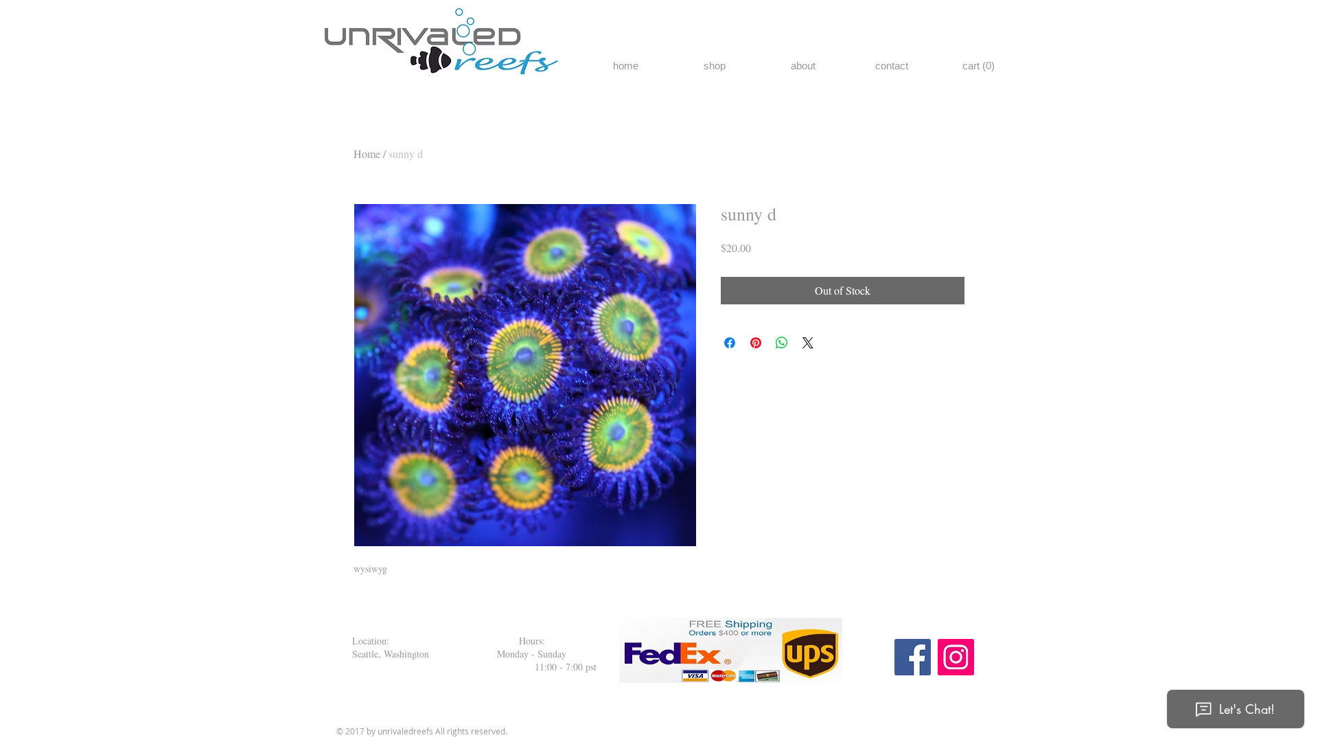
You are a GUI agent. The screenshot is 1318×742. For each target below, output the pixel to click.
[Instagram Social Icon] (956, 657)
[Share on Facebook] (729, 343)
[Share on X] (808, 343)
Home (367, 153)
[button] (979, 66)
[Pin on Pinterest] (756, 343)
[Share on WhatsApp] (782, 343)
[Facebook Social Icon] (912, 657)
